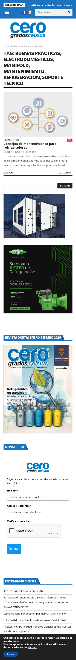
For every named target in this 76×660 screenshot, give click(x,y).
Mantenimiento (24, 71)
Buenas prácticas (11, 140)
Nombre (12, 491)
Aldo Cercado (14, 151)
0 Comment (67, 172)
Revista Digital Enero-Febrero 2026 (24, 591)
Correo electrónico (19, 506)
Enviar (14, 549)
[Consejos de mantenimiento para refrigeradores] (38, 114)
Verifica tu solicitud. (20, 521)
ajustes (32, 647)
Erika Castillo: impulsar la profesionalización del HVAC (35, 620)
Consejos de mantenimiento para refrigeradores (30, 146)
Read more (8, 172)
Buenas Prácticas (37, 53)
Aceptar (10, 654)
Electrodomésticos (28, 59)
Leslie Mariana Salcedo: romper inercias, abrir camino (35, 614)
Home (6, 46)
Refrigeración (22, 77)
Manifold (16, 65)
